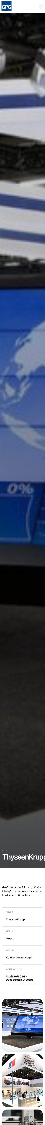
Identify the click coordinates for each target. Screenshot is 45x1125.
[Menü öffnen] (41, 6)
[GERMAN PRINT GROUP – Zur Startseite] (7, 6)
